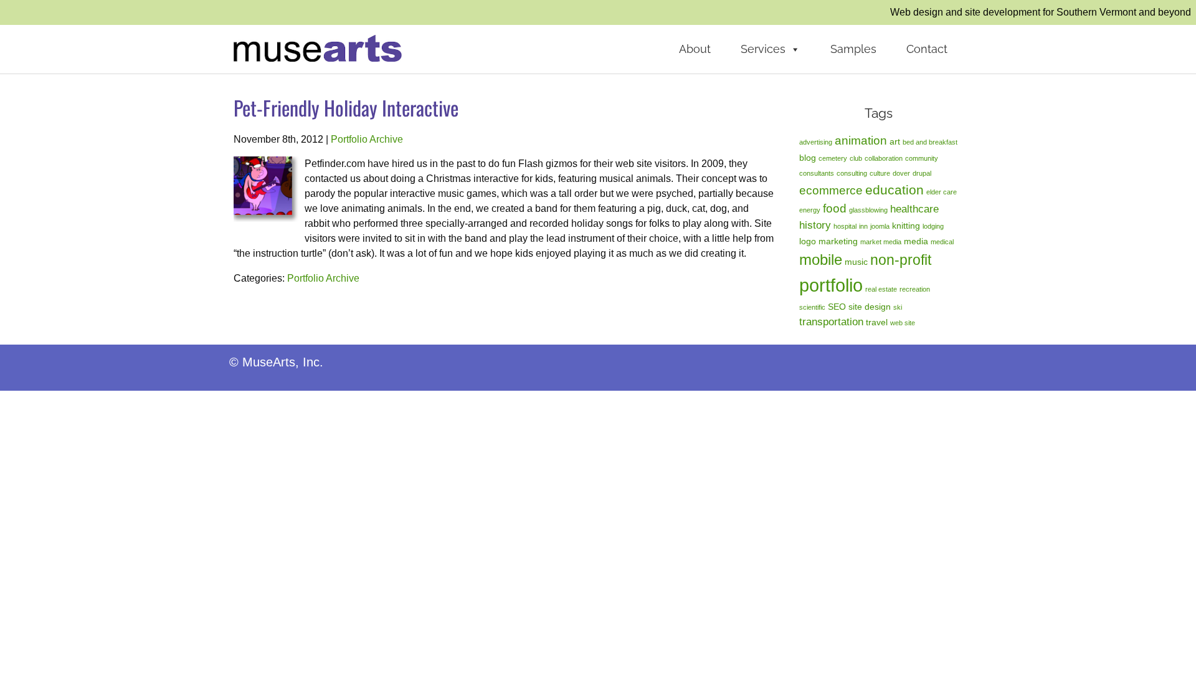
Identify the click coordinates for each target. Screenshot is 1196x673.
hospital (845, 226)
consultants (816, 173)
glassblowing (868, 210)
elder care (941, 192)
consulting (852, 173)
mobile (820, 259)
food (835, 208)
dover (901, 173)
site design (869, 307)
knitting (906, 226)
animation (861, 140)
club (856, 158)
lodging (933, 226)
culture (880, 173)
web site (902, 323)
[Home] (318, 47)
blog (807, 158)
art (895, 141)
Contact (926, 48)
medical (942, 242)
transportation (831, 322)
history (815, 225)
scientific (812, 307)
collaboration (884, 158)
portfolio (831, 285)
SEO (837, 307)
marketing (838, 241)
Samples (853, 48)
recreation (914, 289)
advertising (815, 142)
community (921, 158)
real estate (881, 289)
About (695, 48)
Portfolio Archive (367, 139)
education (894, 190)
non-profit (900, 260)
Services (763, 48)
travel (877, 322)
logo (807, 241)
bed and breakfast (930, 142)
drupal (922, 173)
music (856, 262)
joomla (880, 226)
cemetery (833, 158)
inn (863, 226)
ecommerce (831, 190)
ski (897, 307)
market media (880, 242)
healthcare (914, 209)
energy (809, 210)
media (916, 241)
